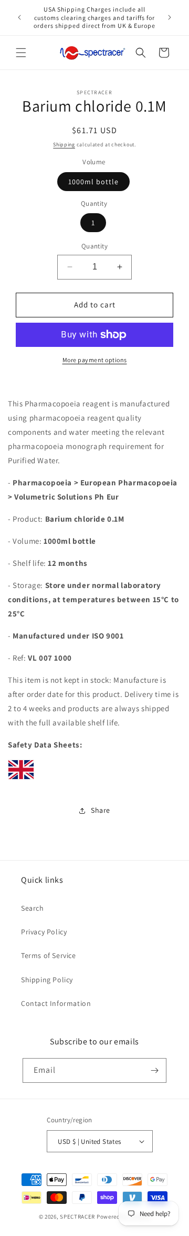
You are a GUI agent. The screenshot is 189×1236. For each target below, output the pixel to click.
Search (32, 908)
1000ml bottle (93, 181)
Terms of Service (48, 955)
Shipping (64, 144)
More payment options (94, 360)
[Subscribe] (154, 1070)
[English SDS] (21, 779)
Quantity (94, 246)
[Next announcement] (169, 17)
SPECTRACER (77, 1216)
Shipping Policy (47, 979)
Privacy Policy (44, 931)
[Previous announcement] (19, 17)
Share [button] (100, 810)
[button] (21, 52)
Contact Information (56, 1003)
